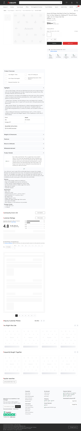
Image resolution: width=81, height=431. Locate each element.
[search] (60, 2)
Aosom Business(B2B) (29, 396)
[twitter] (15, 396)
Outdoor (12, 7)
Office (27, 7)
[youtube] (9, 396)
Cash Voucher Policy (29, 407)
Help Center (27, 410)
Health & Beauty (64, 7)
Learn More (13, 221)
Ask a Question (40, 212)
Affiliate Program (28, 399)
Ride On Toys (18, 10)
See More (37, 320)
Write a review (40, 217)
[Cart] (77, 2)
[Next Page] (35, 315)
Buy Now (54, 43)
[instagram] (7, 396)
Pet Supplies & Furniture (36, 7)
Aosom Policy (27, 408)
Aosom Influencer (28, 398)
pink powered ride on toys (9, 381)
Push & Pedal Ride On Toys (28, 10)
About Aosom (28, 393)
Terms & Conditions (29, 412)
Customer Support (29, 405)
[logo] (11, 3)
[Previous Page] (13, 315)
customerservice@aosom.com (19, 426)
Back (5, 10)
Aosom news (27, 394)
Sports (56, 7)
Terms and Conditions (7, 408)
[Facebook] (4, 396)
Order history (47, 393)
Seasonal (5, 7)
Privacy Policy (15, 408)
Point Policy (46, 396)
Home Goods (20, 7)
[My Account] (72, 2)
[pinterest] (12, 396)
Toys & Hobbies (48, 7)
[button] (24, 88)
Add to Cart (70, 43)
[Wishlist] (66, 2)
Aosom (26, 117)
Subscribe (18, 406)
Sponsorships (28, 401)
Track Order (46, 394)
